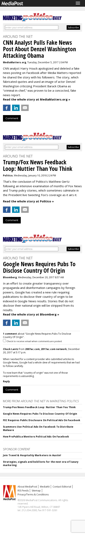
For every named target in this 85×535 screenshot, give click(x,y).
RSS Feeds (23, 490)
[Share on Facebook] (6, 108)
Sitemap (36, 490)
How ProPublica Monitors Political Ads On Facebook (36, 436)
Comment (12, 118)
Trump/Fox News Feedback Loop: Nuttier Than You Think (39, 407)
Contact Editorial (62, 486)
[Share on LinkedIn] (16, 108)
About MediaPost (27, 486)
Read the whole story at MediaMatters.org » (36, 99)
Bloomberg (10, 277)
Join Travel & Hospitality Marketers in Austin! (32, 455)
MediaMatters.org (14, 62)
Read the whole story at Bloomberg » (31, 314)
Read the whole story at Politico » (28, 201)
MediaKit (45, 486)
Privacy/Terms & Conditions (33, 494)
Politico (8, 175)
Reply (6, 381)
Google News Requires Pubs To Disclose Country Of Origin (40, 413)
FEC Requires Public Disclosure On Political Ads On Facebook (41, 420)
